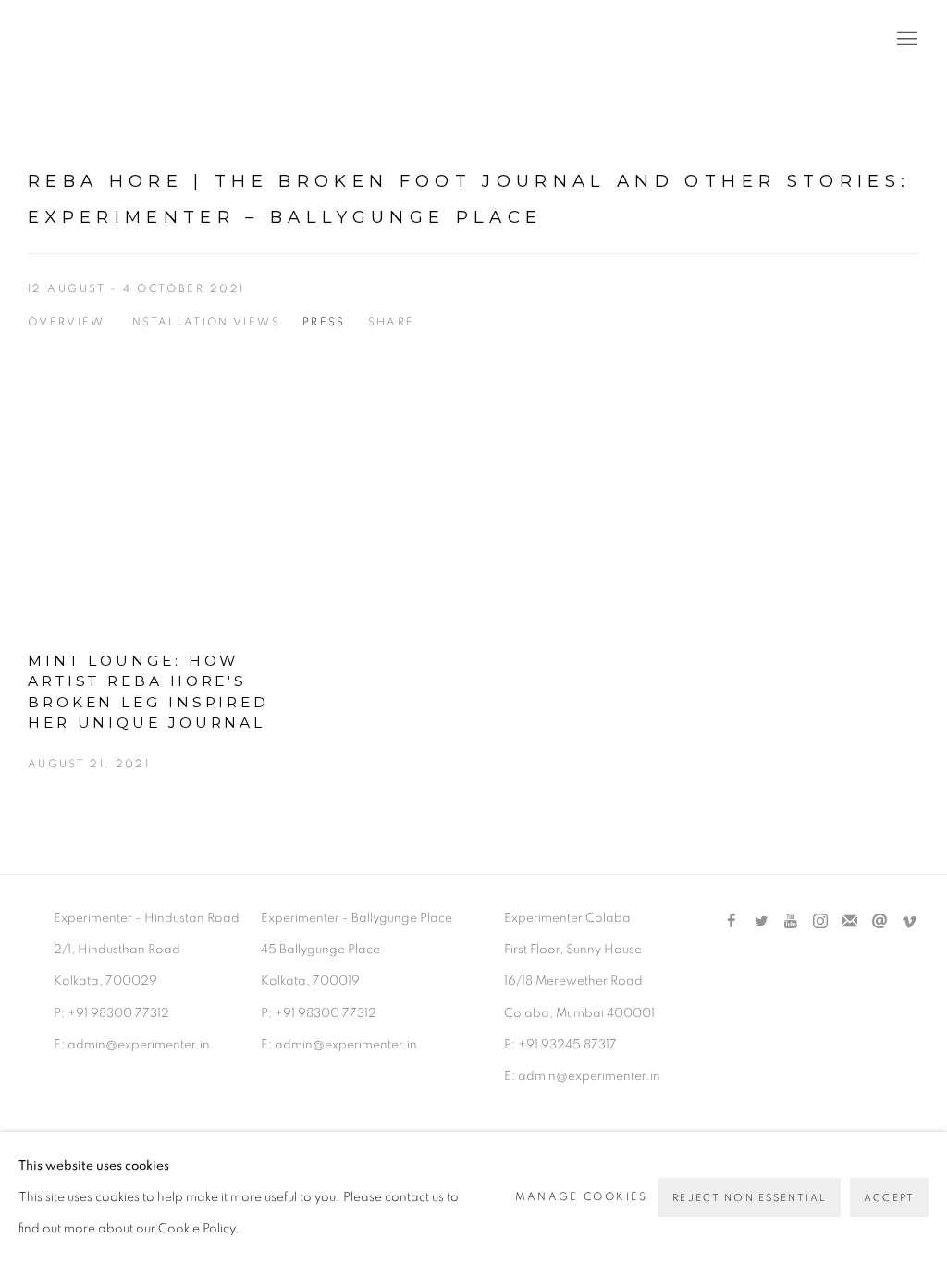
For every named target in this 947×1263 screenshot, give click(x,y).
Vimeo (909, 921)
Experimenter (102, 40)
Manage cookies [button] (581, 1197)
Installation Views (204, 322)
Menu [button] (905, 40)
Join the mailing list (849, 921)
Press (324, 322)
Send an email (879, 921)
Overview (66, 322)
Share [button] (391, 322)
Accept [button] (889, 1198)
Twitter (761, 921)
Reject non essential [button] (749, 1198)
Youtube (790, 921)
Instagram (820, 921)
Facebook (731, 921)
